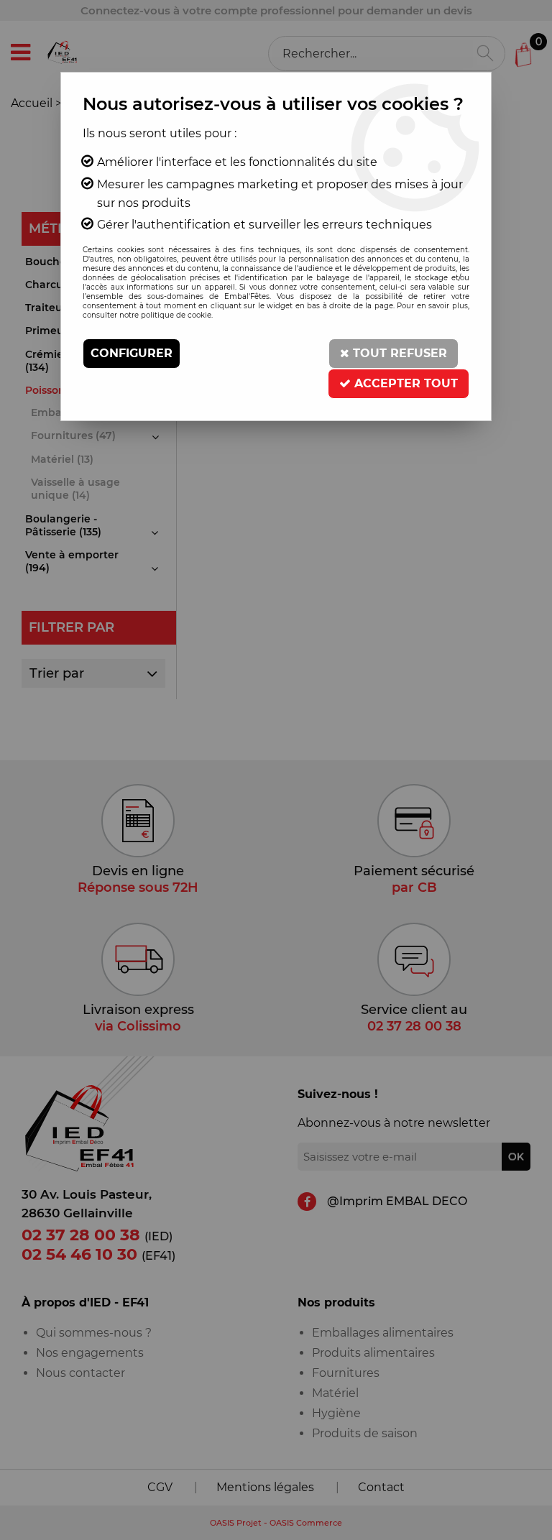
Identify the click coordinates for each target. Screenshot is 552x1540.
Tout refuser (398, 353)
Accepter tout (404, 383)
